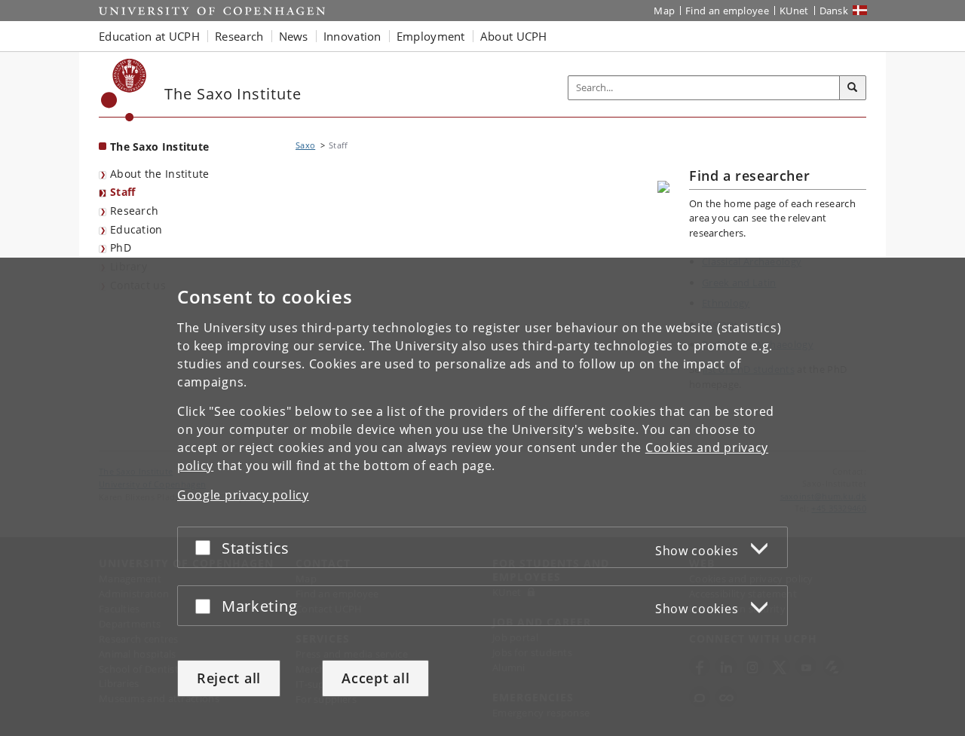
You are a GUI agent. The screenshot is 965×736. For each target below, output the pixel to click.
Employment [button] (431, 36)
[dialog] (482, 497)
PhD (120, 247)
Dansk (834, 10)
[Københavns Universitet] (124, 90)
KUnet (794, 10)
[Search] (852, 88)
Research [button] (239, 36)
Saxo (305, 145)
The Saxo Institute (159, 146)
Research (134, 210)
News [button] (293, 36)
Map (664, 10)
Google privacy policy (243, 495)
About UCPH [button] (513, 36)
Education (136, 229)
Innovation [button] (352, 36)
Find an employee (727, 10)
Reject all (229, 678)
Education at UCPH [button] (149, 36)
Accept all (375, 678)
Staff (123, 192)
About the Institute (160, 173)
